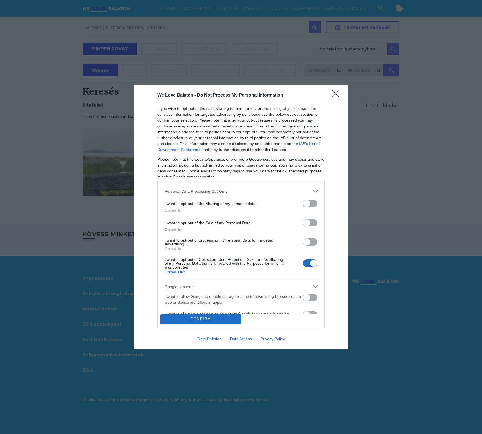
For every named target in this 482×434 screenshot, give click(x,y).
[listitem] (241, 191)
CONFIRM (201, 319)
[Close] (337, 95)
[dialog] (241, 217)
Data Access (241, 339)
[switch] (310, 203)
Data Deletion (209, 339)
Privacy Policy (273, 339)
